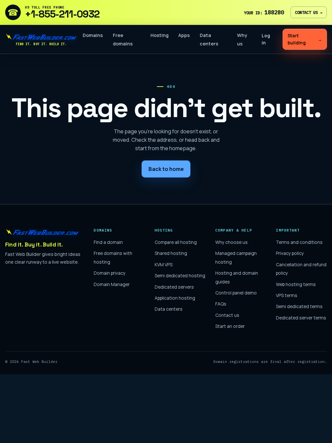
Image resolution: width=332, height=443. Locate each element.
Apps (184, 35)
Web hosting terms (296, 284)
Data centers (169, 309)
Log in (266, 39)
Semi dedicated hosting (180, 275)
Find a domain (108, 242)
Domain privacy (109, 273)
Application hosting (175, 298)
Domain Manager (112, 284)
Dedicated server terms (301, 318)
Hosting (159, 35)
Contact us (308, 12)
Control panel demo (236, 293)
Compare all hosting (176, 242)
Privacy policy (290, 253)
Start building (305, 39)
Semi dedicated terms (299, 306)
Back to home (166, 169)
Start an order (230, 326)
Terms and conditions (299, 242)
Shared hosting (171, 253)
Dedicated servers (174, 287)
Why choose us (231, 242)
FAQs (220, 304)
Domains (93, 35)
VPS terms (286, 295)
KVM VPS (163, 264)
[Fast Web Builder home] (42, 232)
